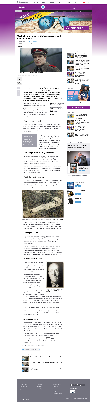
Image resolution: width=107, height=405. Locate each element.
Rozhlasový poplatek (58, 393)
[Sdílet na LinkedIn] (18, 94)
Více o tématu (71, 112)
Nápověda (56, 386)
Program (43, 2)
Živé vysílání (71, 96)
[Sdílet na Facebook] (18, 88)
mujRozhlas (52, 2)
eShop (21, 389)
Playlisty (46, 11)
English (85, 398)
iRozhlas (36, 2)
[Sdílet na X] (18, 91)
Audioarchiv (75, 7)
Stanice (60, 2)
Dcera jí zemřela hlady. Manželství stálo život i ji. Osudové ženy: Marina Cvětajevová (81, 116)
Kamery (74, 8)
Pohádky (70, 94)
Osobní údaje (73, 398)
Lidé (51, 11)
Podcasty (39, 388)
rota (37, 345)
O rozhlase (68, 2)
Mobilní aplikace (40, 389)
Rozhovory (70, 11)
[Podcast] (18, 84)
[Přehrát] (19, 79)
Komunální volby (23, 386)
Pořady (32, 11)
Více (84, 11)
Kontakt (55, 391)
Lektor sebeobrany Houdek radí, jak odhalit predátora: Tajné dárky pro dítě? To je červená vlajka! (82, 62)
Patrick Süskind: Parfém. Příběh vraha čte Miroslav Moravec (82, 68)
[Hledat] (88, 2)
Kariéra (55, 389)
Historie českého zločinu (32, 41)
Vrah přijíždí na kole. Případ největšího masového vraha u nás (46, 362)
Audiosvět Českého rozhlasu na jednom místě (76, 102)
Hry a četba (62, 11)
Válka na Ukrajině (23, 384)
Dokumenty (77, 11)
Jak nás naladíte (57, 384)
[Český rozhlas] (22, 2)
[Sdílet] (21, 84)
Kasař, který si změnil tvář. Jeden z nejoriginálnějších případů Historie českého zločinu (82, 81)
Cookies (67, 398)
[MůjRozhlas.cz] (19, 46)
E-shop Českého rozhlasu (75, 142)
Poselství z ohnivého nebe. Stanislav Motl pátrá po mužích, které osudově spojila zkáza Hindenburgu (82, 56)
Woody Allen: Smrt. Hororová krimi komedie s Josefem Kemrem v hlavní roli (81, 74)
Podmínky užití (80, 398)
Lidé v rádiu (56, 388)
